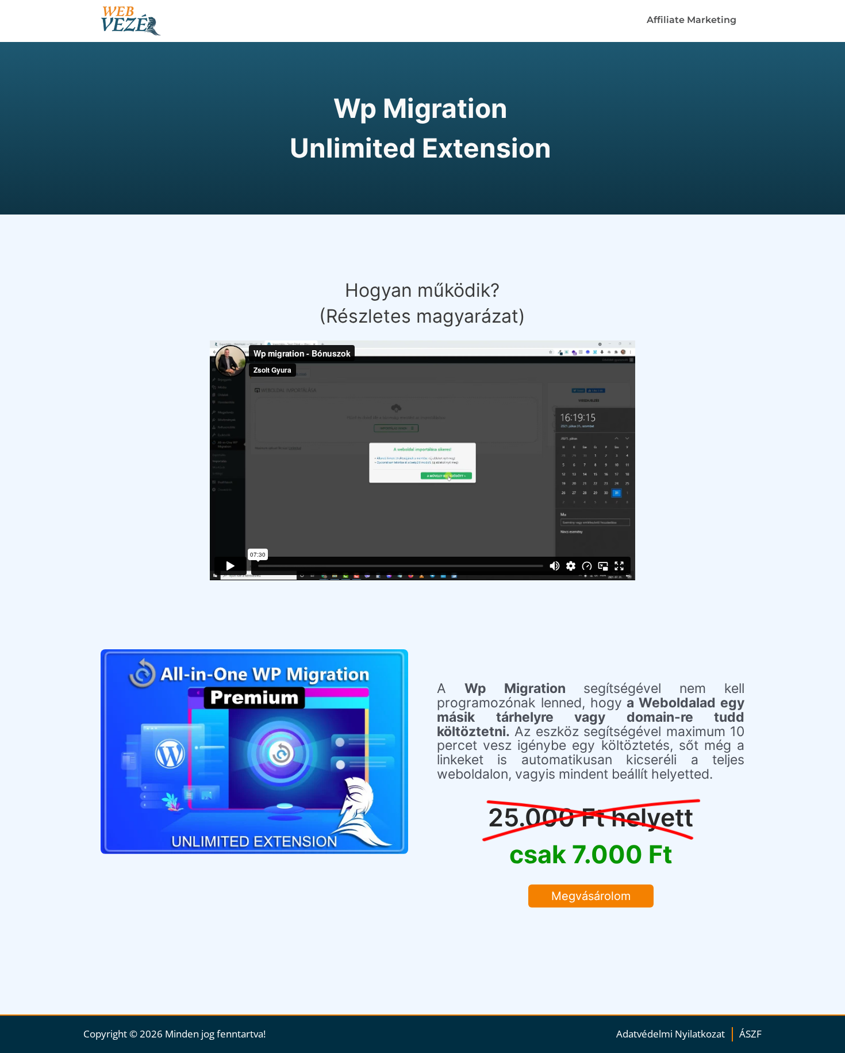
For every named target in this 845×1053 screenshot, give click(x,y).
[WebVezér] (144, 21)
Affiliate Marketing (691, 19)
